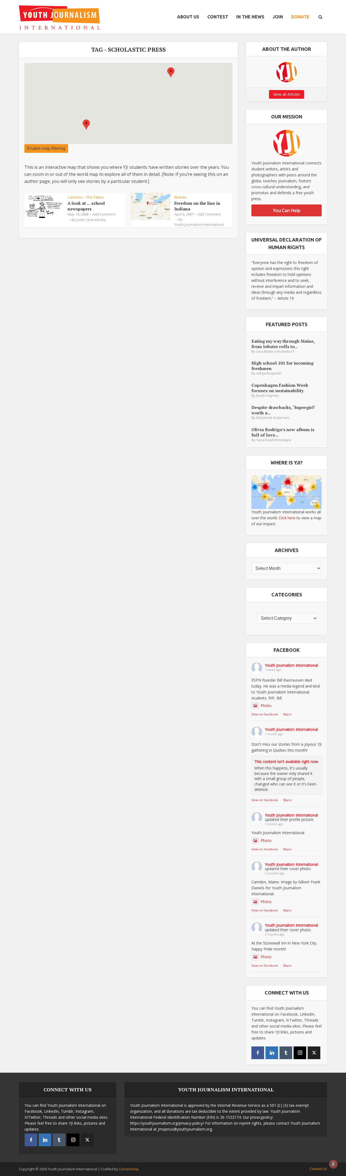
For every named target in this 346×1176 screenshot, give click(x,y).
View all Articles (286, 94)
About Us (188, 16)
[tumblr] (286, 1052)
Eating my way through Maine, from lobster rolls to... (283, 343)
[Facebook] (257, 1052)
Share (287, 714)
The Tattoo (95, 197)
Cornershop (129, 1169)
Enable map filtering (46, 148)
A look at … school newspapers (86, 205)
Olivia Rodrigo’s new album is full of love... (282, 432)
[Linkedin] (271, 1052)
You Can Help (286, 210)
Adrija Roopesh (268, 373)
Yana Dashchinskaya (273, 440)
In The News (250, 16)
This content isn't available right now (286, 761)
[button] (86, 125)
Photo (266, 705)
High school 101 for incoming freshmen (282, 365)
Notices (180, 197)
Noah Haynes (267, 395)
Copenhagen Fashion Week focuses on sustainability (279, 387)
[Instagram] (300, 1052)
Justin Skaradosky (91, 219)
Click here (287, 517)
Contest (217, 16)
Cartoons (75, 197)
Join (277, 16)
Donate (300, 16)
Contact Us (318, 1168)
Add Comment (103, 214)
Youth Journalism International (199, 224)
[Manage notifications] (333, 1164)
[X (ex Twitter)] (314, 1052)
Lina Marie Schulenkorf (275, 351)
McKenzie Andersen (272, 417)
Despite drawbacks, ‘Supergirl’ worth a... (283, 409)
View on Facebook (264, 714)
